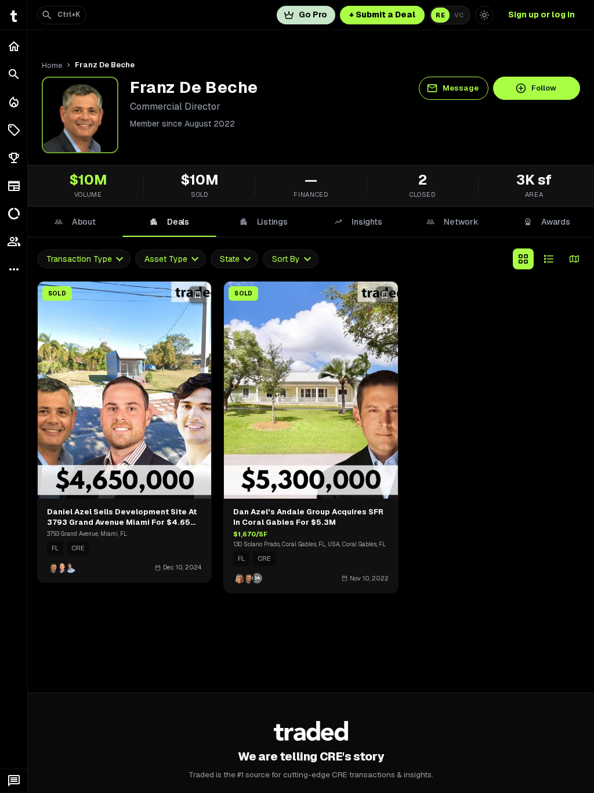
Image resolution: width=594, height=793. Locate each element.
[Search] (13, 74)
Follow (543, 88)
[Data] (13, 213)
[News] (13, 185)
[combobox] (84, 259)
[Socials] (13, 241)
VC (459, 15)
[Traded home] (311, 731)
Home (52, 65)
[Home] (13, 46)
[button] (13, 130)
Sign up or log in (541, 14)
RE (440, 15)
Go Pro (313, 14)
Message (461, 88)
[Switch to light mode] (484, 15)
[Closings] (13, 102)
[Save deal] (198, 295)
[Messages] (13, 780)
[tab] (75, 222)
